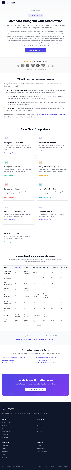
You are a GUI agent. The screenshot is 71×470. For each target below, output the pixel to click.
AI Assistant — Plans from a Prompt (46, 357)
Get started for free (34, 389)
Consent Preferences (63, 466)
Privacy (39, 466)
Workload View (6, 431)
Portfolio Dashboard (42, 360)
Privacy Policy (41, 448)
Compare (4, 454)
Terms (46, 466)
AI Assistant (5, 437)
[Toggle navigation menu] (67, 2)
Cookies (53, 466)
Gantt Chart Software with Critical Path (14, 357)
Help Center (5, 445)
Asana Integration (42, 423)
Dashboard (5, 434)
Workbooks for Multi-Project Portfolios (47, 363)
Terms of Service (42, 451)
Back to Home (36, 10)
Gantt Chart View (7, 423)
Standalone (40, 426)
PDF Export (40, 431)
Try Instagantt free (34, 50)
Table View (5, 426)
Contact (39, 445)
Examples (5, 457)
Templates (5, 451)
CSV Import (40, 429)
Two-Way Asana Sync (8, 360)
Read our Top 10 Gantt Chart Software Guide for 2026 (34, 339)
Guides (4, 448)
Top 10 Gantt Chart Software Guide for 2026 (51, 115)
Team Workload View (8, 363)
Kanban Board (6, 429)
